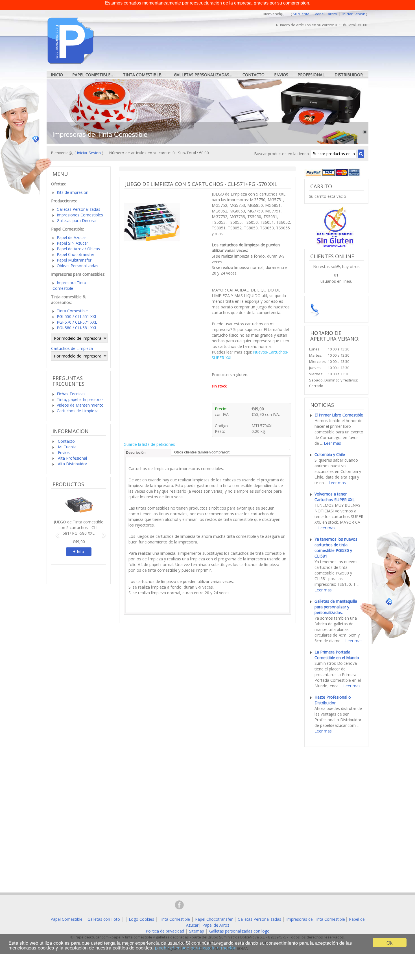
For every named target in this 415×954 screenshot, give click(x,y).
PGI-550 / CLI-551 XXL (77, 316)
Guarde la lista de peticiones (149, 444)
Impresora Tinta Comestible (69, 285)
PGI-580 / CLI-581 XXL (77, 327)
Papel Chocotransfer (75, 254)
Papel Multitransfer (74, 260)
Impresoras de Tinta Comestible (315, 919)
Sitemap (196, 931)
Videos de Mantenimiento (80, 405)
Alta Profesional (72, 458)
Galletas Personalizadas (78, 209)
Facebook (179, 904)
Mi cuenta (301, 13)
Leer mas (332, 443)
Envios (281, 74)
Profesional (311, 74)
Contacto (254, 74)
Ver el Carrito (326, 13)
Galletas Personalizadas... (203, 74)
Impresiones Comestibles (80, 215)
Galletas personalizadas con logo (239, 931)
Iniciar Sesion (353, 13)
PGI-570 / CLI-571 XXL (77, 322)
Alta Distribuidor (72, 463)
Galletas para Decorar (77, 220)
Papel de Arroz (215, 925)
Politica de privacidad (165, 931)
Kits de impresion (72, 192)
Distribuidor (349, 74)
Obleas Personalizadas (77, 265)
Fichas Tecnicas (71, 393)
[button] (55, 533)
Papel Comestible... (92, 74)
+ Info (78, 551)
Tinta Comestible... (143, 74)
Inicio (57, 74)
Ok (389, 942)
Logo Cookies (141, 919)
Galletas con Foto (104, 919)
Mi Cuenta (67, 446)
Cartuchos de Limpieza (72, 348)
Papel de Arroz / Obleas (78, 248)
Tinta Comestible (72, 310)
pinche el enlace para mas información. (196, 947)
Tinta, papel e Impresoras (80, 399)
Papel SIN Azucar (72, 243)
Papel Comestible (66, 919)
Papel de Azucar (71, 237)
